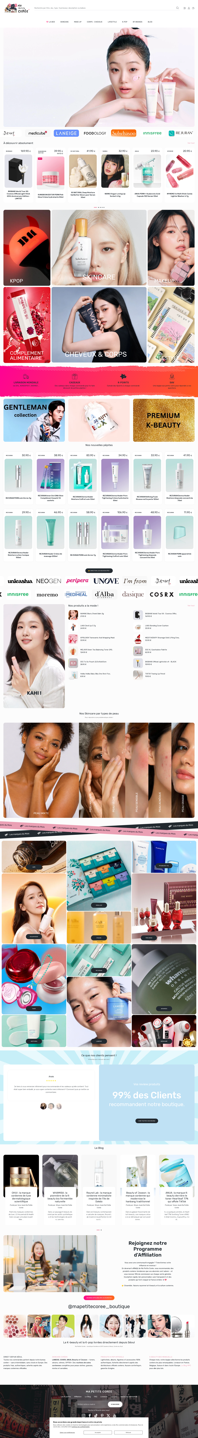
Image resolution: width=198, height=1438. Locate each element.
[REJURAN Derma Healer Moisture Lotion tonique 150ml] (18, 532)
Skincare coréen (59, 1357)
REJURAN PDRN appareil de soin (179, 555)
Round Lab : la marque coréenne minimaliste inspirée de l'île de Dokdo (98, 1197)
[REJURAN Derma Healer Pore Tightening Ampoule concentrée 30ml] (147, 532)
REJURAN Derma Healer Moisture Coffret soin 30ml (83, 498)
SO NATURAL (74, 151)
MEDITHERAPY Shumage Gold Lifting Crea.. (162, 638)
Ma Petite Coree (99, 1391)
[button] (187, 77)
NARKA (105, 151)
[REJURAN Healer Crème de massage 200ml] (50, 532)
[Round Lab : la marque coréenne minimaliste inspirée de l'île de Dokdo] (99, 1176)
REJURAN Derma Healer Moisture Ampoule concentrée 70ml (179, 498)
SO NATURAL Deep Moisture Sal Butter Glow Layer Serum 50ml (83, 194)
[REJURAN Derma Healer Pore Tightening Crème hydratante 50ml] (115, 475)
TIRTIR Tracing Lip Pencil (155, 674)
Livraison (103, 1397)
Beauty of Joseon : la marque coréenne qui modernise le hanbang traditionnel (138, 1197)
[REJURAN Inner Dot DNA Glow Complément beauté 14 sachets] (50, 475)
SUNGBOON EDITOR (42, 152)
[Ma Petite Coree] (17, 8)
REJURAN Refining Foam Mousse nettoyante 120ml (147, 498)
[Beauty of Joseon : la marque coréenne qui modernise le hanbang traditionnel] (138, 1176)
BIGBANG (9, 151)
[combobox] (107, 8)
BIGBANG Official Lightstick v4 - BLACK (160, 662)
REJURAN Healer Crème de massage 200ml (50, 555)
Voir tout (191, 143)
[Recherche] (177, 8)
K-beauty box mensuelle (160, 1357)
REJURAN (9, 455)
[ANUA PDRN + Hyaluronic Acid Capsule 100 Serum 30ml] (147, 171)
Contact (114, 1397)
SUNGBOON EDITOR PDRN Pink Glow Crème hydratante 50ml (50, 196)
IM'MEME (170, 151)
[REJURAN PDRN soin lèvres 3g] (18, 475)
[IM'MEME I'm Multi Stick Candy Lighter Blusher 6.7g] (179, 171)
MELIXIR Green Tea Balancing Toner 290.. (96, 650)
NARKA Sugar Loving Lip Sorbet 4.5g (115, 195)
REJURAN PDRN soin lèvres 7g (83, 555)
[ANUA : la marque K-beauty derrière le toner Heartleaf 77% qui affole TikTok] (177, 1176)
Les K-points (66, 1397)
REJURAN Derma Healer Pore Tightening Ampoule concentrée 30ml (147, 555)
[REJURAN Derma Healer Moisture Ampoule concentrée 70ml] (179, 475)
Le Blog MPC (186, 1365)
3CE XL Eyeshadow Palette (156, 650)
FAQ (95, 1397)
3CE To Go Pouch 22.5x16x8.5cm (93, 662)
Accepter (98, 1432)
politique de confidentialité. (81, 1427)
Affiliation (78, 1397)
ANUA (137, 151)
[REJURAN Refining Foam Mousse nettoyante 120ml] (147, 475)
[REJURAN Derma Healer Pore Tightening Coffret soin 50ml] (115, 532)
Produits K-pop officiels (112, 1357)
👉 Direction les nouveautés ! (99, 570)
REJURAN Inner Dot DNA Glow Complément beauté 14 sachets (50, 498)
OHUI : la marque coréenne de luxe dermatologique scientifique (21, 1197)
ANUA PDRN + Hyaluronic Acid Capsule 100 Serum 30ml (147, 195)
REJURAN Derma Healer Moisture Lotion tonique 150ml (18, 555)
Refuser (128, 1432)
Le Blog (88, 1397)
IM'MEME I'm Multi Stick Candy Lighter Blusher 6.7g (179, 195)
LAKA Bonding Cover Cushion (157, 626)
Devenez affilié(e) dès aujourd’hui (99, 1298)
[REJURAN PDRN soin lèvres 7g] (83, 532)
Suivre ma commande (129, 1397)
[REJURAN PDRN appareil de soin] (179, 532)
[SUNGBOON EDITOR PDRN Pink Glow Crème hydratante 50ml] (50, 173)
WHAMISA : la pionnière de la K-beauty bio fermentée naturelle (60, 1197)
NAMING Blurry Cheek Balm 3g (92, 614)
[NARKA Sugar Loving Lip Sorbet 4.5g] (115, 171)
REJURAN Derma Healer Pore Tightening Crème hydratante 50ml (115, 498)
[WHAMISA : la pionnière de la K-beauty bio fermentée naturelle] (60, 1176)
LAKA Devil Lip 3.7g (88, 626)
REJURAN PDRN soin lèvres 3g (18, 498)
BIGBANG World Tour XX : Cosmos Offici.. (161, 614)
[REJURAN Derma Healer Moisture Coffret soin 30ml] (83, 475)
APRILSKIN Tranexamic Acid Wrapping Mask (97, 638)
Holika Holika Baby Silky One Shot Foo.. (95, 674)
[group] (99, 77)
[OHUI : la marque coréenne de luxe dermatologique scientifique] (21, 1176)
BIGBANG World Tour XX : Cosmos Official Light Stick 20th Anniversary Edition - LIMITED (18, 195)
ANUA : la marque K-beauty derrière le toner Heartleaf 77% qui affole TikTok (176, 1197)
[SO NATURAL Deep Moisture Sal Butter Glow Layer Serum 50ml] (83, 171)
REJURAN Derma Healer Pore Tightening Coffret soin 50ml (115, 555)
